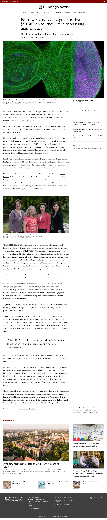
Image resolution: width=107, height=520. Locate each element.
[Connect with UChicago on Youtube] (100, 498)
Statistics (85, 412)
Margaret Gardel (78, 410)
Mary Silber (87, 410)
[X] (85, 110)
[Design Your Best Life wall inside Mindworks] (88, 432)
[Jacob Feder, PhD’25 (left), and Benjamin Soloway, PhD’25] (88, 459)
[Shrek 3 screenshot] (76, 485)
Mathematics (95, 410)
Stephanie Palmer (94, 412)
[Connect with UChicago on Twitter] (94, 498)
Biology (75, 408)
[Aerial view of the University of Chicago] (36, 442)
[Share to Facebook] (82, 110)
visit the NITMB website (27, 409)
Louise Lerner (79, 100)
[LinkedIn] (88, 110)
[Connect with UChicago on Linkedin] (97, 498)
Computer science (91, 408)
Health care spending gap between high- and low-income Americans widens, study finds (87, 123)
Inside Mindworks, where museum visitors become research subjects (87, 130)
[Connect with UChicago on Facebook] (88, 498)
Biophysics (82, 408)
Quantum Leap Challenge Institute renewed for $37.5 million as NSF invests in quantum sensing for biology (88, 137)
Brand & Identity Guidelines (62, 504)
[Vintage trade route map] (7, 485)
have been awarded (47, 111)
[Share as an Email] (91, 110)
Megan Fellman (89, 100)
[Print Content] (94, 110)
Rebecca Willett (18, 248)
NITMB (6, 355)
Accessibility (57, 507)
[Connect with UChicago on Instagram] (91, 498)
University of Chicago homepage (63, 497)
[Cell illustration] (41, 485)
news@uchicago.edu (34, 508)
